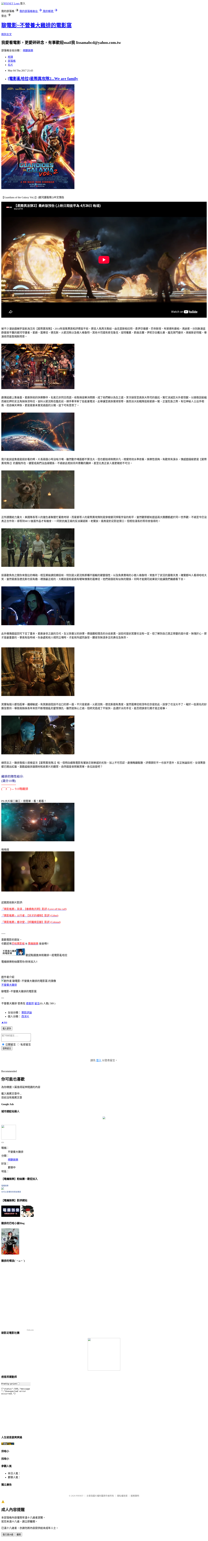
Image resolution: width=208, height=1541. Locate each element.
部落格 (12, 61)
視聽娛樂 (28, 50)
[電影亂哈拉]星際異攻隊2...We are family (43, 78)
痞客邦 (30, 1003)
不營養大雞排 (9, 984)
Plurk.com (30, 1330)
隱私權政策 (122, 1496)
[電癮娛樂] (2, 1188)
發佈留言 (7, 1048)
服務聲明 (135, 1496)
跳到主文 (6, 34)
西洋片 (25, 1016)
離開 (19, 1534)
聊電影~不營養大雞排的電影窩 (36, 25)
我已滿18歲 (8, 1534)
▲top (4, 1022)
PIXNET (79, 1496)
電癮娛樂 (4, 1186)
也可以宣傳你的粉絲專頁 (11, 1192)
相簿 (10, 57)
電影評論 (26, 1012)
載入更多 (7, 1028)
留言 (37, 1003)
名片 (10, 64)
